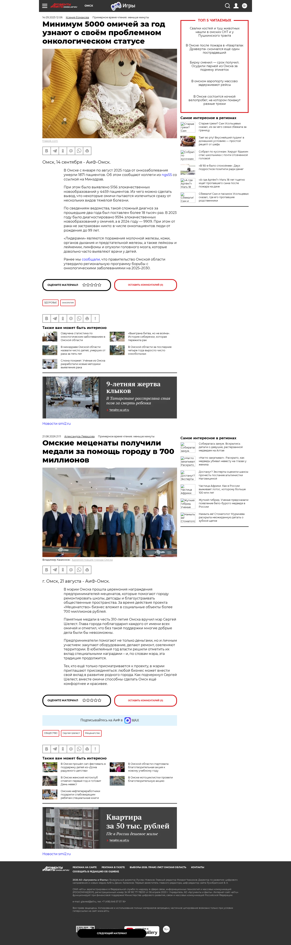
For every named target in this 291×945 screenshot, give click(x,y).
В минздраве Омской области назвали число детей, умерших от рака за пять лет (83, 350)
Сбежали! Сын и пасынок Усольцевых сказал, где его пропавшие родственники (224, 197)
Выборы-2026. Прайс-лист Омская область (158, 867)
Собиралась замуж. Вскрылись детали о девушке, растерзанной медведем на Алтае (221, 447)
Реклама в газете (113, 867)
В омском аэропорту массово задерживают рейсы (214, 83)
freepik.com (50, 141)
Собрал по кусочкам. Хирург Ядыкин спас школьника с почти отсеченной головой (223, 155)
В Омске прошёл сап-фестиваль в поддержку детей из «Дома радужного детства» (83, 767)
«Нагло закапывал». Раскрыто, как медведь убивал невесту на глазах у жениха (222, 461)
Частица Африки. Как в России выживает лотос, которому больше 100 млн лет (222, 489)
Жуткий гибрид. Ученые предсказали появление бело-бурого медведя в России (223, 503)
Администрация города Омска (92, 559)
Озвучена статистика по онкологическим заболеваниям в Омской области (83, 337)
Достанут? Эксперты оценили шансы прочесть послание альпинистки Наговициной (223, 475)
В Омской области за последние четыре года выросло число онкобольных (149, 350)
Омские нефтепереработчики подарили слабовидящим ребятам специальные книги (80, 794)
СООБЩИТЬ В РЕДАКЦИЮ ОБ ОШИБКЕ (96, 871)
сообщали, (91, 259)
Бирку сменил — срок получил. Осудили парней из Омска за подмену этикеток (214, 66)
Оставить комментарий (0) (145, 285)
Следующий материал (112, 933)
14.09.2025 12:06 (52, 17)
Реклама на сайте (85, 867)
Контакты (197, 867)
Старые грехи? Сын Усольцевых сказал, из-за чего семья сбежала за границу (222, 127)
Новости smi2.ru (56, 424)
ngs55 (167, 175)
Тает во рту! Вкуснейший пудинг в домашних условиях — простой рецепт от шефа (221, 141)
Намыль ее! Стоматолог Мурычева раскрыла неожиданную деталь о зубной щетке (222, 517)
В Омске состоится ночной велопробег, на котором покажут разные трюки (215, 100)
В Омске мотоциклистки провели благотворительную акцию (150, 779)
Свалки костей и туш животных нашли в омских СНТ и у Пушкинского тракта (214, 32)
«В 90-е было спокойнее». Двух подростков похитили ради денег (221, 167)
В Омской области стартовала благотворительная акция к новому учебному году (148, 767)
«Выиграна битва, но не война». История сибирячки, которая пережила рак (149, 337)
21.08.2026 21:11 (51, 436)
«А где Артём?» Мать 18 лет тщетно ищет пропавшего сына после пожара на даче (222, 183)
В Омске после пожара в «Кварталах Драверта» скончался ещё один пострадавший (214, 49)
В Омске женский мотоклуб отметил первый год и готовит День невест (81, 781)
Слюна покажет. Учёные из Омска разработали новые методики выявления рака (83, 364)
